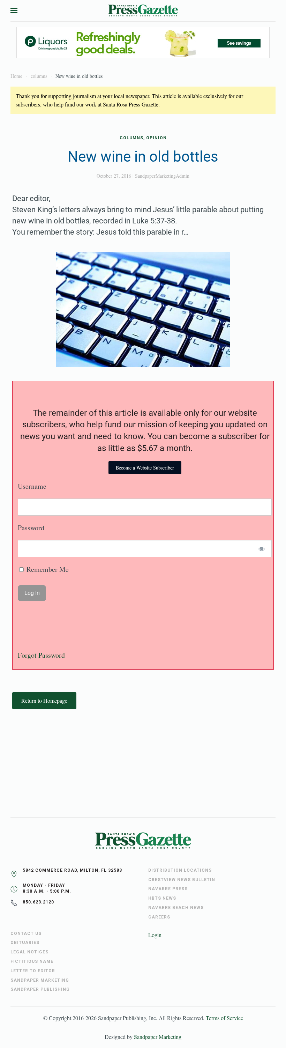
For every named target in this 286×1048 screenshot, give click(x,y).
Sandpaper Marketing (157, 1036)
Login (154, 934)
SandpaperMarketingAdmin (162, 175)
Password (31, 527)
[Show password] (262, 548)
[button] (13, 10)
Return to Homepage (44, 700)
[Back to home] (143, 10)
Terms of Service (224, 1017)
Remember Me (47, 569)
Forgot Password (41, 655)
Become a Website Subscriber (145, 467)
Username (32, 486)
